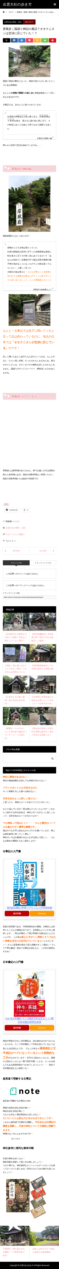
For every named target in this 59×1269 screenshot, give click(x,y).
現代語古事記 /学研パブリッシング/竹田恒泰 (29, 907)
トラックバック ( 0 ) (43, 562)
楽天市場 (17, 913)
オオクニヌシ (12, 534)
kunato (16, 521)
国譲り (22, 534)
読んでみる (15, 1138)
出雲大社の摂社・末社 (12, 22)
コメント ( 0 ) (16, 562)
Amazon (42, 913)
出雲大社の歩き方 (17, 4)
